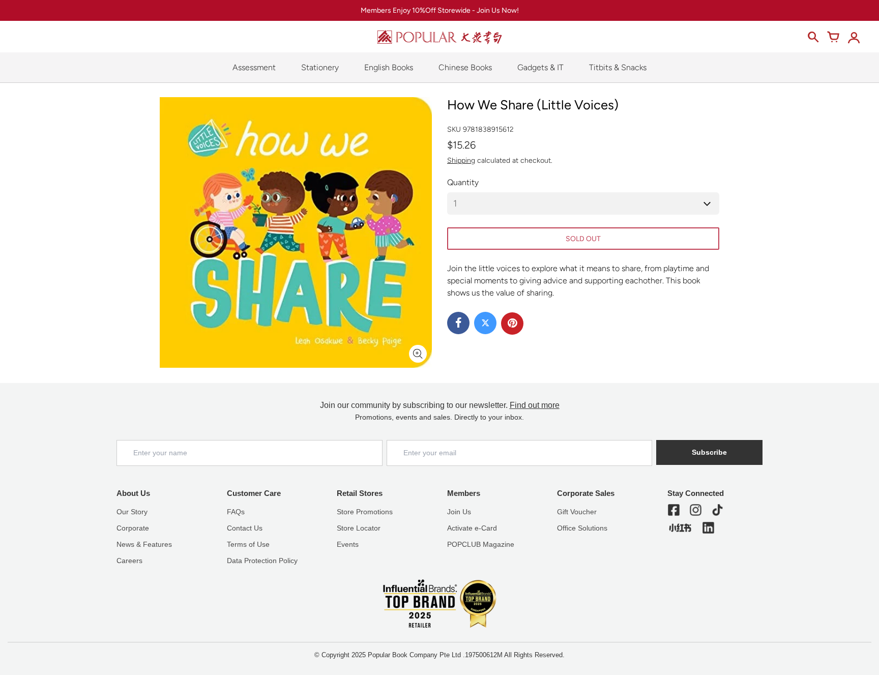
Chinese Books (465, 67)
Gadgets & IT (540, 67)
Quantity (463, 182)
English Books (388, 67)
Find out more (535, 405)
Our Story (132, 512)
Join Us (459, 512)
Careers (129, 560)
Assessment (254, 67)
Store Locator (358, 528)
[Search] (813, 37)
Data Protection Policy (262, 560)
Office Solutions (582, 528)
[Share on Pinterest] (512, 323)
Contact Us (244, 528)
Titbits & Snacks (618, 67)
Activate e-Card (472, 528)
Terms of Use (248, 544)
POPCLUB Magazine (480, 544)
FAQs (236, 512)
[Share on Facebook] (458, 323)
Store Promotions (365, 512)
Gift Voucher (577, 512)
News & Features (144, 544)
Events (348, 544)
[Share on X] (485, 323)
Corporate (132, 528)
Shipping (461, 160)
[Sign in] (853, 37)
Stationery (320, 67)
